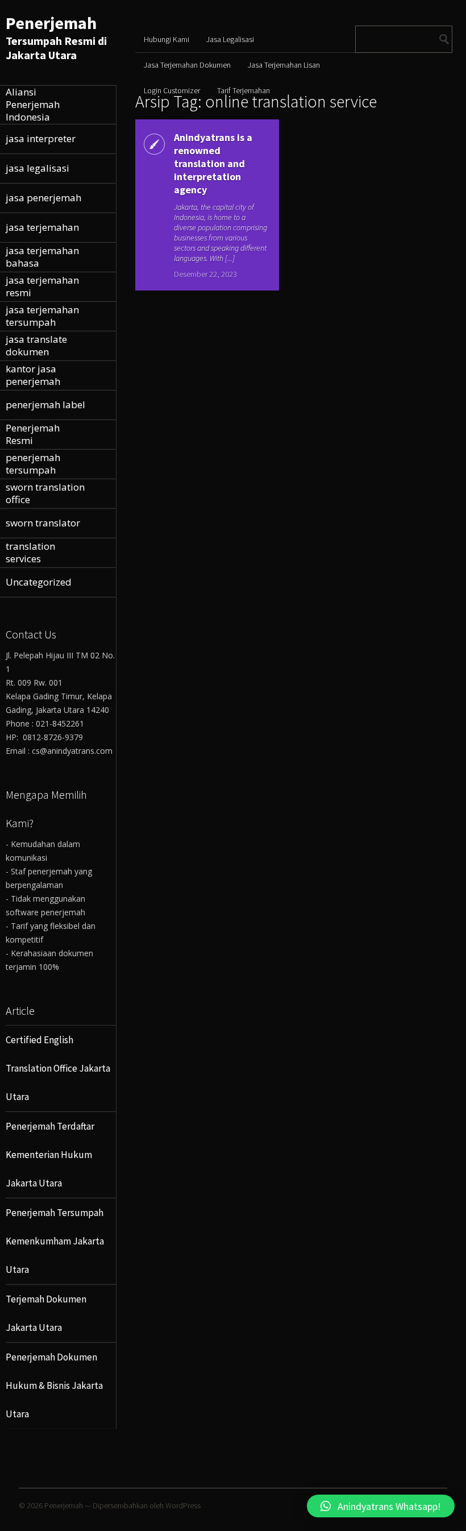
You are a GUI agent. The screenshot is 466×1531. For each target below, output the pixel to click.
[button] (381, 1506)
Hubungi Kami (166, 39)
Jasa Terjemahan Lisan (284, 65)
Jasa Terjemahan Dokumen (187, 65)
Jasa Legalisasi (230, 39)
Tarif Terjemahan (243, 90)
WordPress (183, 1505)
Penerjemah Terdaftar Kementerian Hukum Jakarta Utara (50, 1154)
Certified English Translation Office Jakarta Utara (58, 1068)
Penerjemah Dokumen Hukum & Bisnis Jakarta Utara (54, 1385)
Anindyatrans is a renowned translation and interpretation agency (213, 163)
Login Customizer (172, 90)
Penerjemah (51, 23)
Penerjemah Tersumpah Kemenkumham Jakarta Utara (55, 1241)
